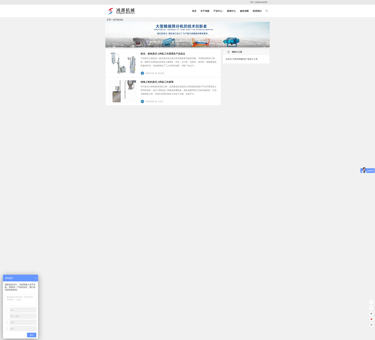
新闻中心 (231, 11)
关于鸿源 (205, 11)
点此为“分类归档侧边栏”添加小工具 (241, 59)
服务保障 (244, 11)
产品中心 (217, 11)
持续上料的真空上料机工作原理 (157, 82)
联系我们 (257, 11)
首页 (194, 11)
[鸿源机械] (122, 13)
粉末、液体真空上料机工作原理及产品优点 (163, 53)
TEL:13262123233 (258, 2)
